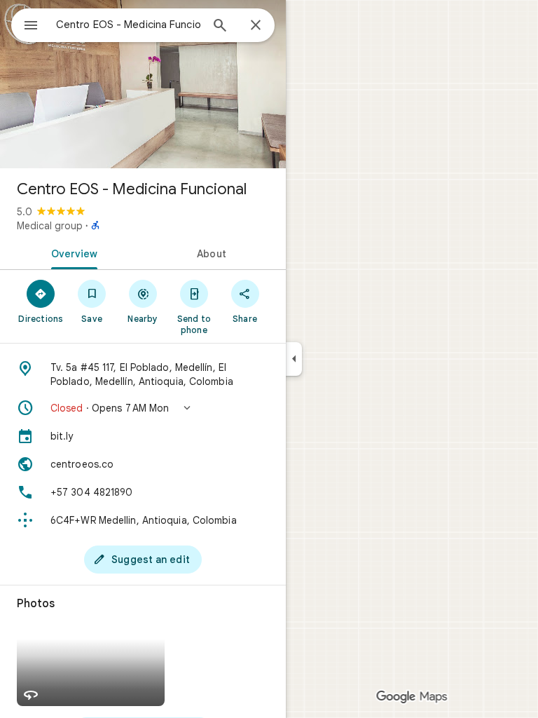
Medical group (50, 225)
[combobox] (128, 24)
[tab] (71, 252)
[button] (143, 408)
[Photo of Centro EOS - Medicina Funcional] (143, 84)
